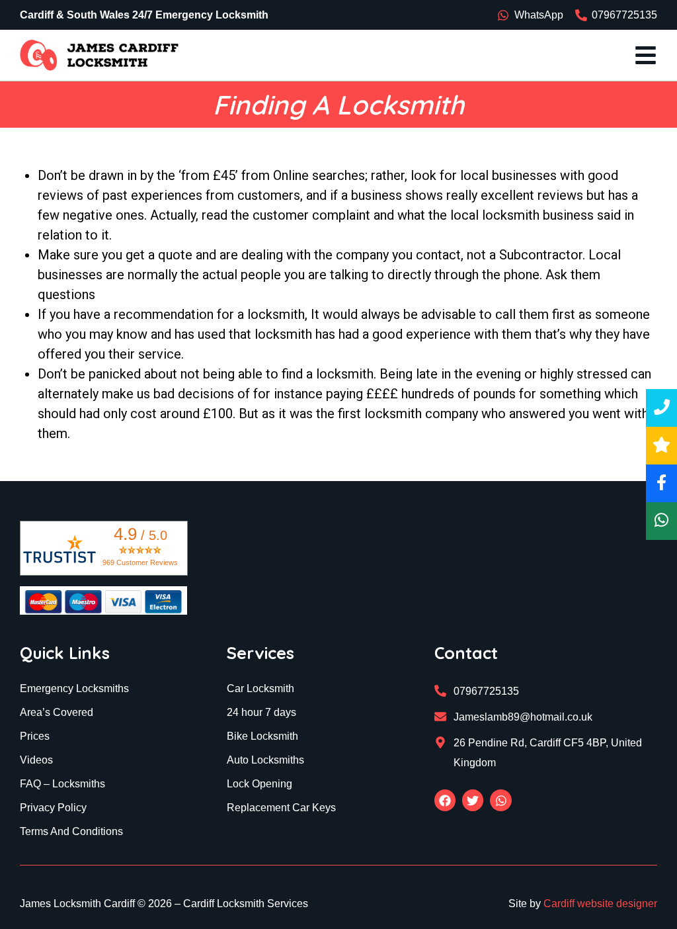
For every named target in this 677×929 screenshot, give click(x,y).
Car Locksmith (260, 688)
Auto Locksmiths (265, 760)
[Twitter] (472, 800)
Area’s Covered (56, 712)
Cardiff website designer (600, 903)
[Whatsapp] (500, 800)
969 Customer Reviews (140, 562)
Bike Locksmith (262, 736)
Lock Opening (259, 783)
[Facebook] (445, 800)
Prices (35, 736)
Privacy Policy (53, 807)
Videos (36, 760)
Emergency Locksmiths (74, 688)
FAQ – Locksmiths (62, 783)
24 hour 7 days (261, 712)
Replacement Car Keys (281, 807)
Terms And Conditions (71, 831)
